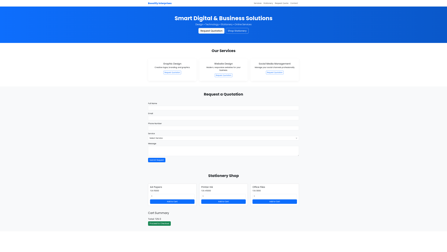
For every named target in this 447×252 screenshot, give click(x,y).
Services (258, 3)
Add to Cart (172, 201)
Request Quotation (211, 30)
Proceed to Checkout (159, 223)
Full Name (152, 103)
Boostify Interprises (160, 3)
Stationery (268, 3)
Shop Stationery (237, 30)
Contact (294, 3)
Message (152, 143)
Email (150, 113)
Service (151, 133)
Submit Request (157, 160)
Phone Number (155, 123)
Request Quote (281, 3)
